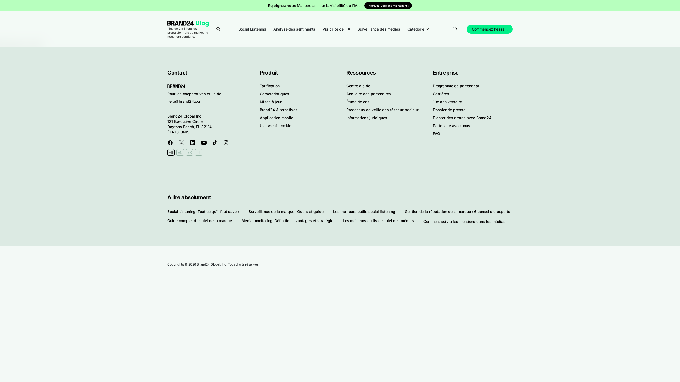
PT (198, 152)
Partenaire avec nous (451, 125)
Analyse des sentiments (294, 29)
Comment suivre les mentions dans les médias (464, 221)
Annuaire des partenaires (368, 94)
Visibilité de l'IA (336, 29)
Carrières (441, 94)
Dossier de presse (449, 109)
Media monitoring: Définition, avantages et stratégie (287, 220)
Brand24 (180, 23)
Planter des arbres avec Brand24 (462, 117)
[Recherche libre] (218, 29)
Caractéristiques (274, 94)
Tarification (270, 86)
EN (180, 152)
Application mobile (276, 117)
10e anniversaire (447, 101)
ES (189, 152)
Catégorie (415, 29)
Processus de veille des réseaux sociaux (382, 109)
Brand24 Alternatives (279, 109)
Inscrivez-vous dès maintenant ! (388, 5)
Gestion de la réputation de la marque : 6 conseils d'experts (457, 211)
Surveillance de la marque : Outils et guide (286, 211)
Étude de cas (357, 101)
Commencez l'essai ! (490, 29)
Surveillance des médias (379, 29)
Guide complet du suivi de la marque (199, 220)
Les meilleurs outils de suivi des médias (378, 220)
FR (454, 29)
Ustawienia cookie (275, 125)
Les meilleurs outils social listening (364, 211)
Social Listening (252, 29)
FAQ (436, 133)
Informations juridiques (366, 117)
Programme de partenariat (456, 86)
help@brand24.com (184, 101)
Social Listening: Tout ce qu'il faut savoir (203, 211)
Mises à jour (271, 101)
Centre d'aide (358, 86)
